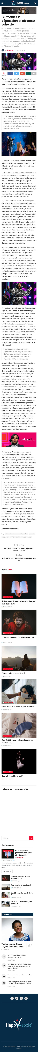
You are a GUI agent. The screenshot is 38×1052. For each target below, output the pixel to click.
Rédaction (10, 50)
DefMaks (18, 1048)
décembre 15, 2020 (7, 779)
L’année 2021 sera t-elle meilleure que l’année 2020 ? (17, 741)
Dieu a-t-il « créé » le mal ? (12, 776)
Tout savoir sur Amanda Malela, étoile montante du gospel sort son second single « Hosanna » (19, 966)
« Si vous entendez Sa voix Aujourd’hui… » (19, 638)
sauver (18, 537)
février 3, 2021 (16, 897)
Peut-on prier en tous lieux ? (13, 673)
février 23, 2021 (7, 606)
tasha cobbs (27, 537)
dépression (23, 534)
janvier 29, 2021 (7, 709)
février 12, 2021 (7, 642)
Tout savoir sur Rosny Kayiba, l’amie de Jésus (13, 945)
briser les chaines (12, 534)
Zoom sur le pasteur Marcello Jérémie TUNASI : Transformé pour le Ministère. (20, 983)
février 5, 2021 (6, 676)
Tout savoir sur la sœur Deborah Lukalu (20, 975)
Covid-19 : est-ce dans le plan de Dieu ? (18, 706)
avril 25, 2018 (21, 50)
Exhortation (7, 597)
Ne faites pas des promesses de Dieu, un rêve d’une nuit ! (18, 602)
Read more (7, 871)
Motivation (7, 736)
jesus (12, 537)
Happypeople (11, 1046)
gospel (32, 534)
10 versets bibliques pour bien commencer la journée (17, 956)
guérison (5, 537)
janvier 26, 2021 (7, 745)
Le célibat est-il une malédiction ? (22, 894)
